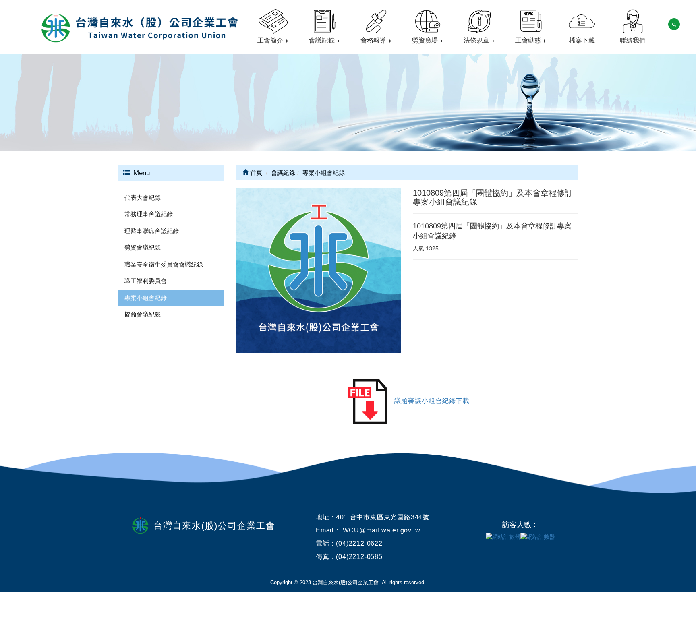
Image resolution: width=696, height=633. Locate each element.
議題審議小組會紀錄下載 (432, 400)
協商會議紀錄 (142, 314)
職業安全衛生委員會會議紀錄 (163, 264)
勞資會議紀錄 (142, 247)
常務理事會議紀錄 (148, 214)
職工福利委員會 (145, 280)
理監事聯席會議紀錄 (151, 231)
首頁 (255, 172)
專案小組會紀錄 (145, 297)
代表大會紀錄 (142, 197)
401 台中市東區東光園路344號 (382, 517)
